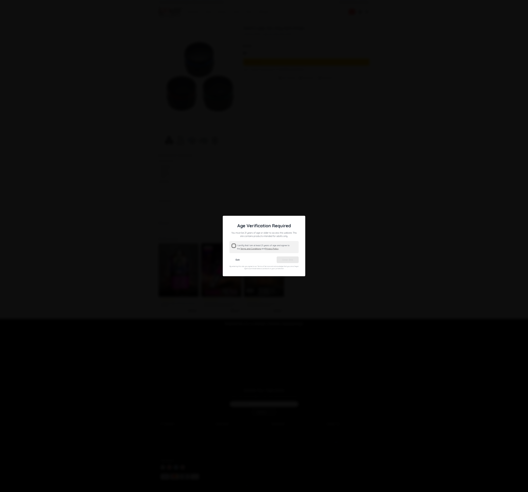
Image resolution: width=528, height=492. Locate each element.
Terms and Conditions (250, 248)
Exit (238, 259)
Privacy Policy (271, 248)
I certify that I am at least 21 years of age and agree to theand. (263, 247)
